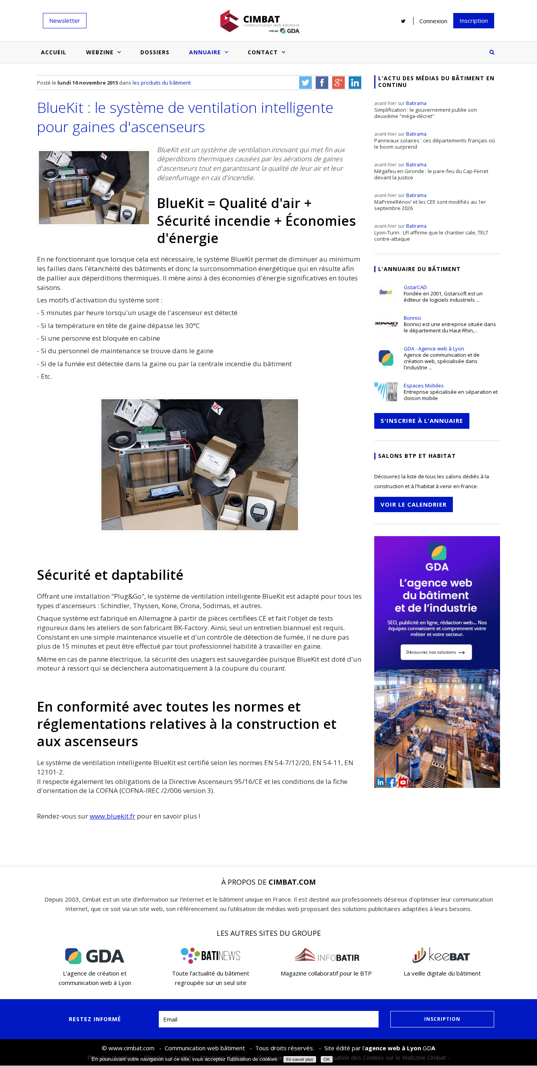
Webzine (100, 52)
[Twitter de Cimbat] (403, 21)
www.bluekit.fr (112, 816)
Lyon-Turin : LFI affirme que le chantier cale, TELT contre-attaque (431, 232)
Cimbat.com (292, 882)
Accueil (53, 52)
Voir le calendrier (414, 504)
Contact (263, 52)
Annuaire (205, 52)
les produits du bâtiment (161, 82)
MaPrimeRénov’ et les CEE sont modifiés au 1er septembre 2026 (430, 201)
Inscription (474, 20)
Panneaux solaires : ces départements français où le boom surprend (434, 140)
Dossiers (154, 52)
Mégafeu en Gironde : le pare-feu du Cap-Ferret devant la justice (431, 171)
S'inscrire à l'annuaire (422, 420)
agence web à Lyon (393, 1048)
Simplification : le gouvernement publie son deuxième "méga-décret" (425, 109)
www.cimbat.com (131, 1048)
